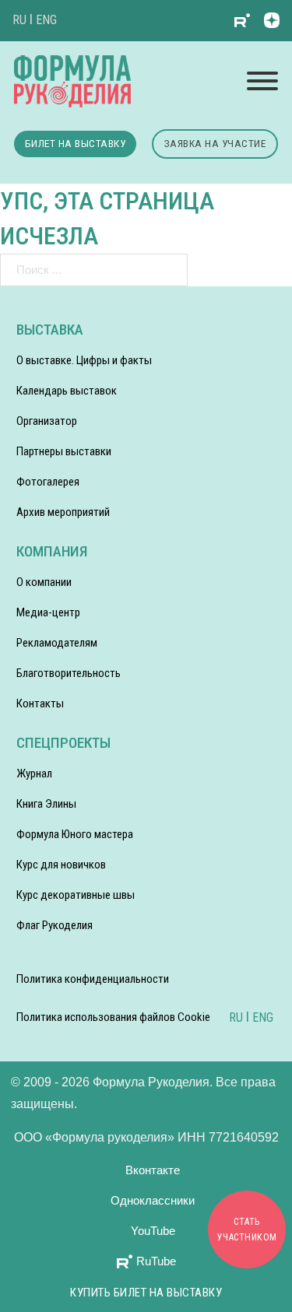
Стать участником (247, 1229)
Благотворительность (68, 673)
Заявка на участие (215, 143)
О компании (44, 582)
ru (19, 19)
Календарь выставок (66, 391)
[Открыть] (262, 81)
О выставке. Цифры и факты (84, 360)
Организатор (46, 421)
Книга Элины (46, 804)
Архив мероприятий (63, 512)
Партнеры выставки (63, 451)
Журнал (34, 774)
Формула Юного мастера (74, 834)
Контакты (40, 703)
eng (46, 19)
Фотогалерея (47, 482)
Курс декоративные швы (75, 895)
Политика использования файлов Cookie (113, 1017)
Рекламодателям (56, 643)
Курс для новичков (61, 865)
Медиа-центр (48, 612)
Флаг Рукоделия (54, 925)
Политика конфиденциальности (92, 979)
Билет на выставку (75, 143)
